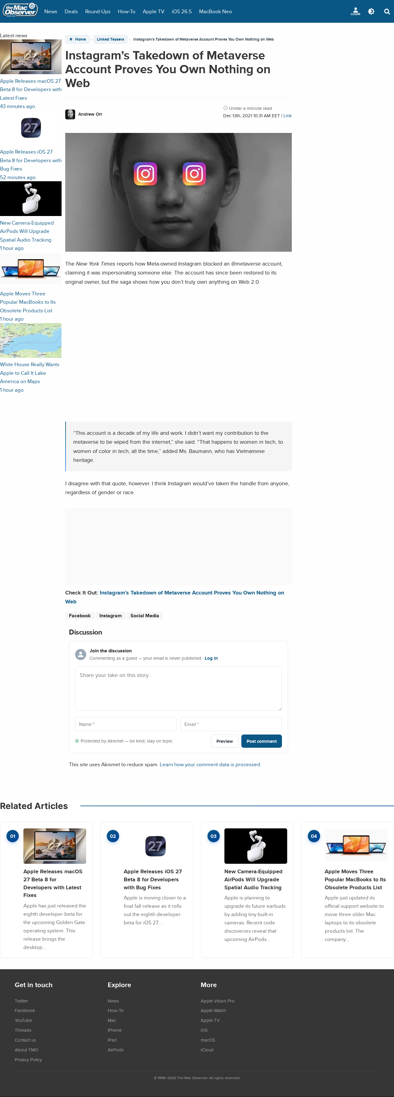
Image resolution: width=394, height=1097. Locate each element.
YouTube (23, 1020)
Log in (211, 658)
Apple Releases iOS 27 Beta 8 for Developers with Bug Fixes (153, 879)
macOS (208, 1039)
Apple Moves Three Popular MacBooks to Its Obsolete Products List (355, 879)
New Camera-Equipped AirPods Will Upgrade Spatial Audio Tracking (253, 879)
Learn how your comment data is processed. (210, 764)
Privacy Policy (28, 1059)
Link (287, 115)
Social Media (145, 615)
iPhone (115, 1030)
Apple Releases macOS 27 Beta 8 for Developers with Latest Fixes (52, 883)
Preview (224, 741)
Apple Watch (213, 1010)
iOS (204, 1030)
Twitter (21, 1000)
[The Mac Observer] (20, 11)
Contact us (25, 1039)
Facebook (80, 615)
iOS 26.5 (182, 11)
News (50, 11)
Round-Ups (98, 11)
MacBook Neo (215, 11)
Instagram (110, 615)
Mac (112, 1020)
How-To (126, 11)
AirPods (116, 1049)
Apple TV (153, 11)
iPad (112, 1039)
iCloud (207, 1049)
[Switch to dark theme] (371, 11)
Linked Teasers (110, 39)
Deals (71, 11)
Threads (23, 1030)
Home (80, 39)
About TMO (26, 1049)
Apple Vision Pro (218, 1000)
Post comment (262, 741)
